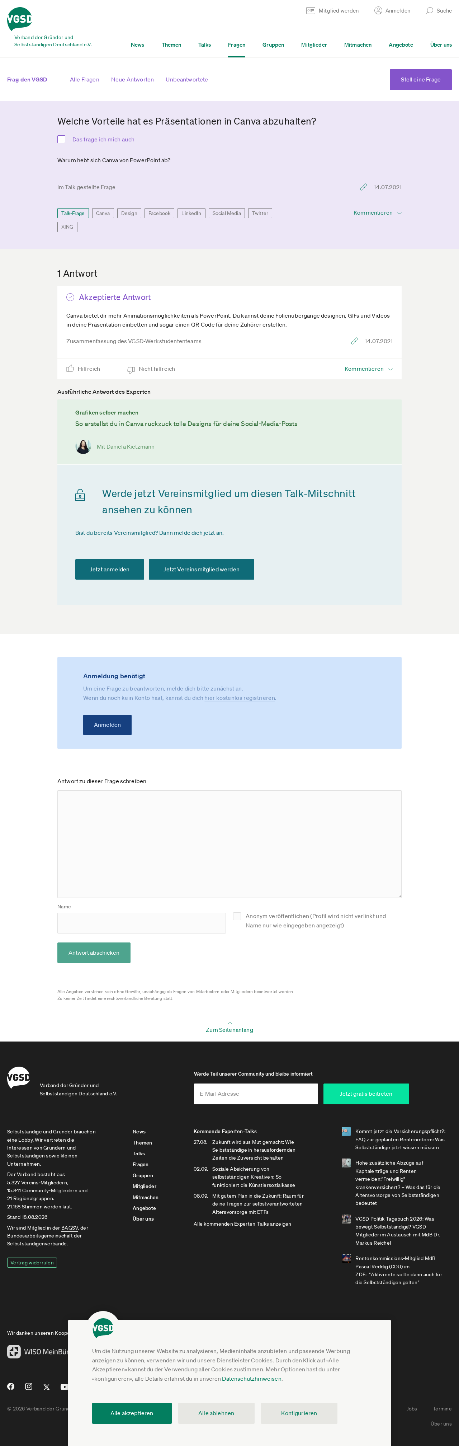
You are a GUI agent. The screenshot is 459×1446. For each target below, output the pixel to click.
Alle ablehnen (216, 1413)
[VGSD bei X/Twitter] (47, 1390)
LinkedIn (191, 213)
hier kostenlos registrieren (239, 697)
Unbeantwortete (187, 79)
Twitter (260, 213)
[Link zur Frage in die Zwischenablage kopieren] (365, 187)
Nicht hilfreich (157, 368)
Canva (103, 213)
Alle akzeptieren (131, 1413)
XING (67, 227)
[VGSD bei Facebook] (9, 1389)
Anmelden (107, 724)
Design (129, 213)
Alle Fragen (84, 79)
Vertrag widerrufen (32, 1262)
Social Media (227, 213)
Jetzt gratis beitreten (366, 1093)
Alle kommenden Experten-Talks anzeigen (243, 1224)
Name (64, 906)
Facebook (159, 213)
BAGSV (69, 1228)
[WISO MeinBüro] (40, 1354)
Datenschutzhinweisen (251, 1378)
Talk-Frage (73, 213)
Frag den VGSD (27, 79)
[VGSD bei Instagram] (28, 1389)
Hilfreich (89, 368)
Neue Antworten (132, 79)
